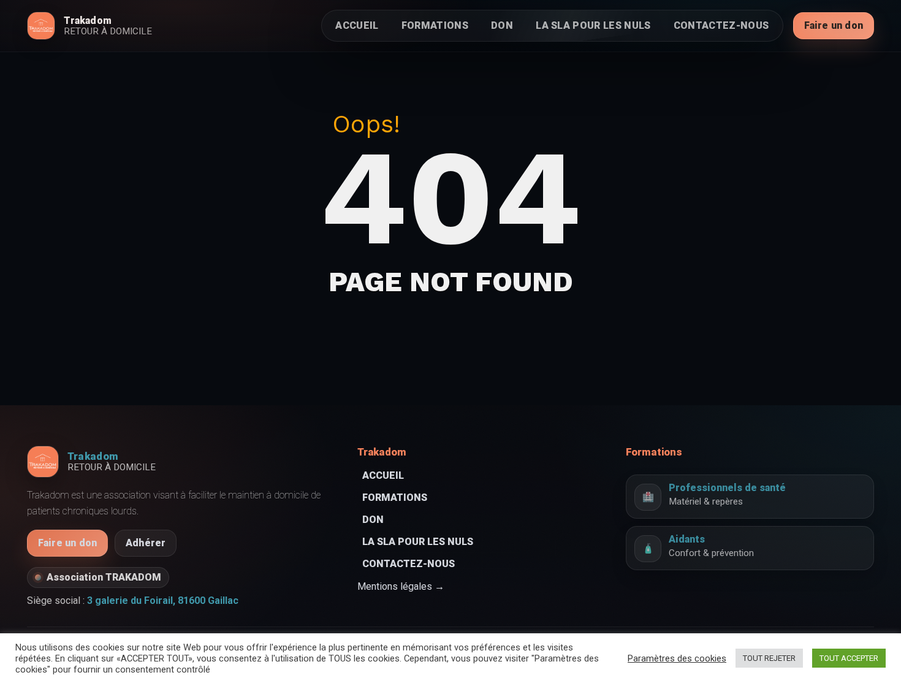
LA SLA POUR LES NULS (593, 25)
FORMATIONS (434, 25)
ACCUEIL (356, 25)
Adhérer (145, 543)
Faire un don (833, 25)
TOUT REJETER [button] (769, 658)
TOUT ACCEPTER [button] (848, 658)
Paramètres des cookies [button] (677, 658)
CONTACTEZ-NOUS (721, 25)
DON (502, 25)
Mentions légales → (400, 586)
